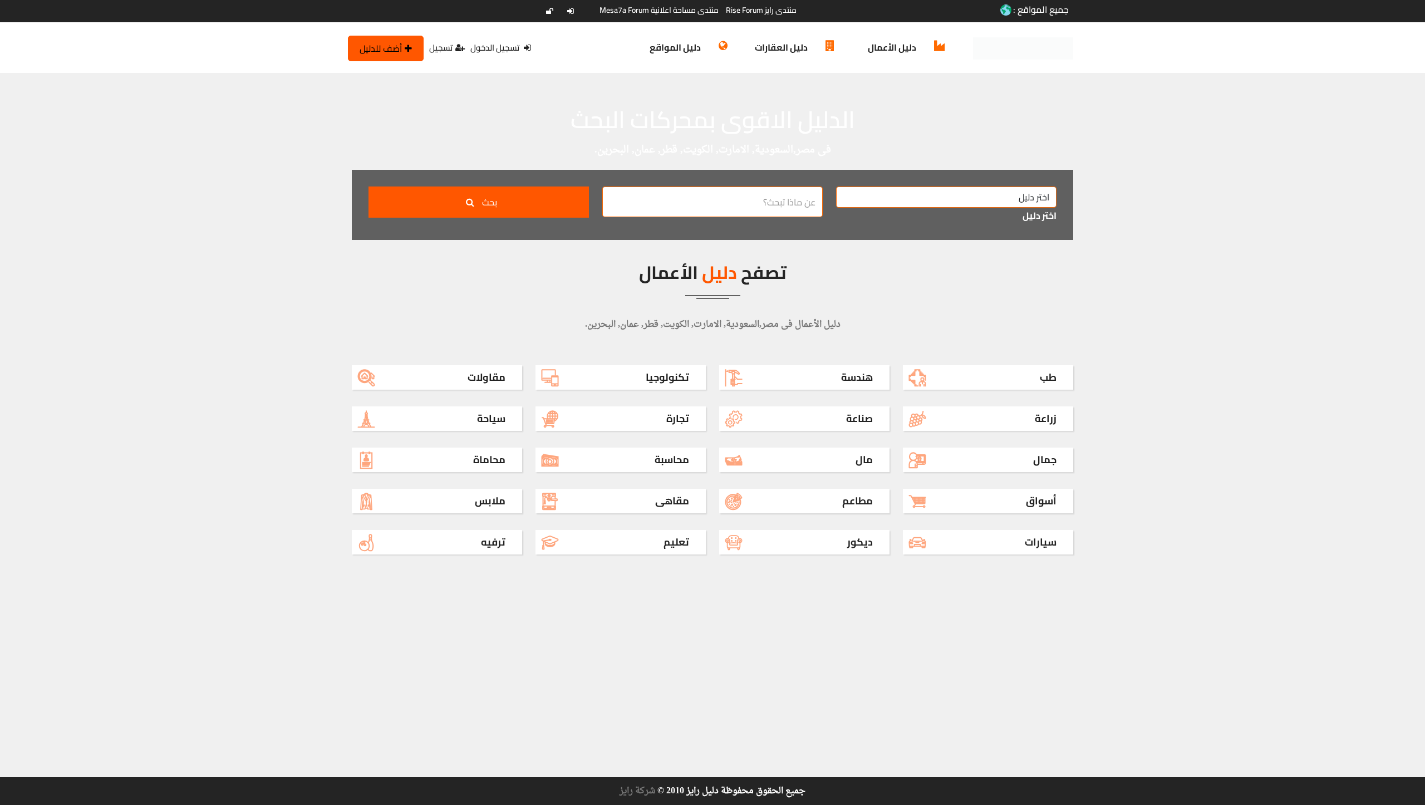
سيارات (1041, 542)
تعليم (676, 542)
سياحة (491, 418)
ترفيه (493, 542)
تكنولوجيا (667, 377)
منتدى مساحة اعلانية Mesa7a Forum (659, 10)
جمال (1045, 459)
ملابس (490, 501)
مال (864, 459)
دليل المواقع (675, 47)
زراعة (1046, 418)
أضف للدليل (381, 48)
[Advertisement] (1063, 151)
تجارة (677, 418)
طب (1048, 377)
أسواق (1041, 501)
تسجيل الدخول (495, 48)
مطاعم (857, 501)
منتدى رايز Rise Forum (761, 10)
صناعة (859, 418)
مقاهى (672, 501)
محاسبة (672, 459)
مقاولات (486, 377)
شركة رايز (637, 791)
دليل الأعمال (892, 47)
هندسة (857, 377)
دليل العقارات (781, 47)
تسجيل (441, 48)
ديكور (860, 542)
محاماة (489, 459)
